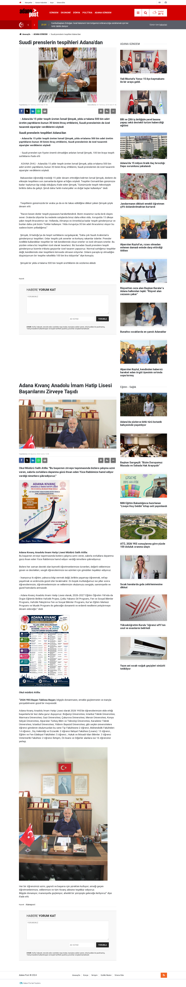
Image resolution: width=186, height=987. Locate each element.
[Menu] (138, 12)
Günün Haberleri (41, 3)
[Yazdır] (44, 111)
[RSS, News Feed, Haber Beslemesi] (164, 975)
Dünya (76, 12)
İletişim (94, 975)
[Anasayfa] (20, 3)
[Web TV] (159, 2)
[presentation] (28, 24)
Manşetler (28, 3)
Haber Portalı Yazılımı (31, 983)
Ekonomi (66, 12)
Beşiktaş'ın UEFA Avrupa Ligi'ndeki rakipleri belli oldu (74, 24)
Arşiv (52, 3)
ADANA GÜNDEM (103, 12)
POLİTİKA (87, 12)
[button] (100, 111)
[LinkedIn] (32, 111)
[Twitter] (27, 111)
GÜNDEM (53, 12)
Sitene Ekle (61, 3)
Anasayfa (26, 34)
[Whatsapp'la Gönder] (38, 111)
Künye (85, 975)
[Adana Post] (31, 12)
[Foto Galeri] (165, 2)
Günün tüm (158, 24)
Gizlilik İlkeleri (106, 975)
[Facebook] (21, 111)
